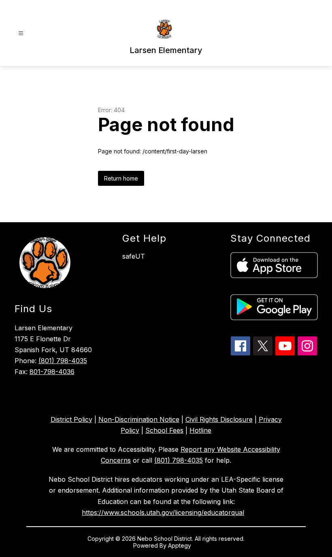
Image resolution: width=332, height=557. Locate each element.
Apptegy (180, 545)
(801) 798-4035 (62, 361)
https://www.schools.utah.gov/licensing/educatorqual (163, 512)
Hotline (200, 430)
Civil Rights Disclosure (219, 419)
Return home (121, 178)
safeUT (133, 256)
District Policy (71, 419)
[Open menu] (21, 33)
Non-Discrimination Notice (138, 419)
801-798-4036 (52, 372)
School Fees (164, 430)
